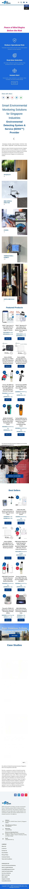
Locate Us (4, 848)
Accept (11, 886)
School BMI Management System (8, 869)
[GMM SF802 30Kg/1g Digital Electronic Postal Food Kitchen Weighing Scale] (21, 596)
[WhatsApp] (21, 97)
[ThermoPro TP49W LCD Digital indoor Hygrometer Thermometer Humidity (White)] (8, 596)
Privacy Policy (5, 854)
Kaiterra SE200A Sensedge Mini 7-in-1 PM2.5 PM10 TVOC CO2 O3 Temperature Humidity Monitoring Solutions (21, 357)
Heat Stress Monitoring (6, 873)
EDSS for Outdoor (8, 648)
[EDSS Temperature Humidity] (14, 247)
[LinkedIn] (16, 97)
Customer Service (6, 856)
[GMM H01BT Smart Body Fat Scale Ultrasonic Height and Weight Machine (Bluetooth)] (8, 565)
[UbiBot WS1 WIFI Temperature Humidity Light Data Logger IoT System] (21, 498)
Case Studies (5, 852)
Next (24, 759)
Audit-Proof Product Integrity (7, 871)
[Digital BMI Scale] (14, 281)
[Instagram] (22, 795)
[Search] (21, 2)
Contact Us (4, 850)
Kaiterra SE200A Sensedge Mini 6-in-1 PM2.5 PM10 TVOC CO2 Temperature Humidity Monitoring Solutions (8, 541)
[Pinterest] (12, 97)
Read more (8, 363)
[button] (21, 886)
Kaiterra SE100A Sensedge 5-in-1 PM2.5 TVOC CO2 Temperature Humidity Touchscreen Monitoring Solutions (8, 357)
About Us (4, 846)
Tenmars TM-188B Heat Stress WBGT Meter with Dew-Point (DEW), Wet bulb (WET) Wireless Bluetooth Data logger (8, 385)
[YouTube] (26, 795)
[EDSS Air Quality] (14, 167)
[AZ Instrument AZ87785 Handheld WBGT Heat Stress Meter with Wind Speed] (21, 373)
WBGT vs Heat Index (6, 875)
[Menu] (18, 2)
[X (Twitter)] (8, 97)
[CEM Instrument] (21, 137)
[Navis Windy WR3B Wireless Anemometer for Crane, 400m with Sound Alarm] (8, 498)
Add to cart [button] (8, 335)
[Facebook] (3, 97)
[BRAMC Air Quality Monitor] (8, 137)
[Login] (24, 2)
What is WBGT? (5, 877)
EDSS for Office (7, 702)
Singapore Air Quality (6, 878)
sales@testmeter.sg (9, 839)
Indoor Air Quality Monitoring (7, 867)
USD (25, 8)
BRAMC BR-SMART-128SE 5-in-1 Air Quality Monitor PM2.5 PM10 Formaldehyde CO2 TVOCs (7, 418)
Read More (8, 691)
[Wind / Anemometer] (14, 191)
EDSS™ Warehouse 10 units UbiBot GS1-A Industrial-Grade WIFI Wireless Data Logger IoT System (21, 325)
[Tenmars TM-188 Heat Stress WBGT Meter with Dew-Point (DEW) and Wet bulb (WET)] (21, 565)
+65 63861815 (8, 826)
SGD (26, 5)
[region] (14, 15)
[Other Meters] (14, 219)
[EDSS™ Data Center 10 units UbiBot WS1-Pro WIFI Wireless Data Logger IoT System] (8, 314)
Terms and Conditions (7, 859)
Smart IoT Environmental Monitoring (9, 865)
